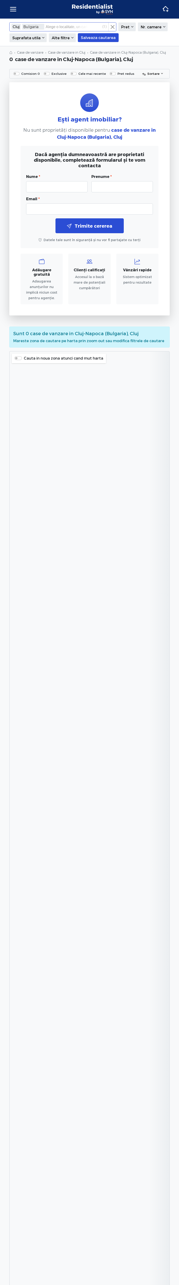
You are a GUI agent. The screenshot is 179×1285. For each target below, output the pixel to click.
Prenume (101, 176)
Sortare (153, 73)
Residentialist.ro (92, 9)
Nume (33, 176)
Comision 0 (30, 73)
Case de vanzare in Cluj (66, 52)
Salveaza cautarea (98, 37)
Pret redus (125, 73)
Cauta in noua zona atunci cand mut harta (63, 358)
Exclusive (59, 73)
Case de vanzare (30, 52)
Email (33, 199)
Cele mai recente (92, 73)
